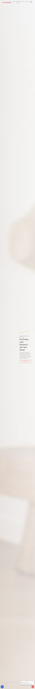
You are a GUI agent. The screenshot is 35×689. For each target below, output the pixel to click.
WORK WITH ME (17, 2)
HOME (14, 1)
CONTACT (27, 1)
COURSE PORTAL (30, 2)
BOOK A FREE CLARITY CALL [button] (25, 361)
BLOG (24, 1)
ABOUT (20, 1)
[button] (2, 686)
